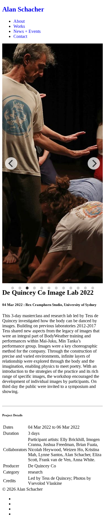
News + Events (27, 31)
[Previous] (11, 163)
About (19, 21)
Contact (20, 36)
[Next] (94, 163)
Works (19, 26)
